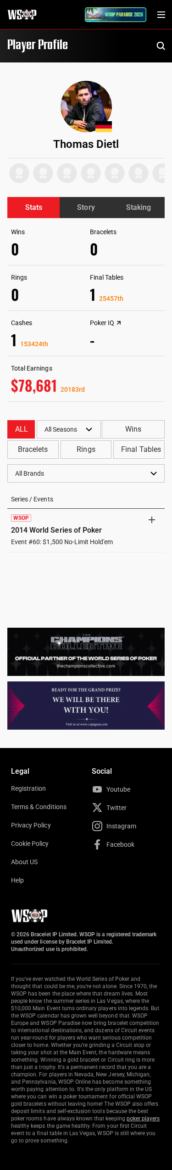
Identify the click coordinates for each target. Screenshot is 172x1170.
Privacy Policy (31, 825)
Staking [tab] (138, 207)
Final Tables (141, 449)
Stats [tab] (33, 207)
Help (17, 880)
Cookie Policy (30, 843)
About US (24, 862)
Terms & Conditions (39, 806)
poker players (143, 1118)
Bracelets (33, 449)
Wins (133, 429)
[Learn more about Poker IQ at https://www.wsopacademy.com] (118, 322)
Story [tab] (85, 207)
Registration (28, 788)
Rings (86, 449)
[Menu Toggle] (161, 15)
